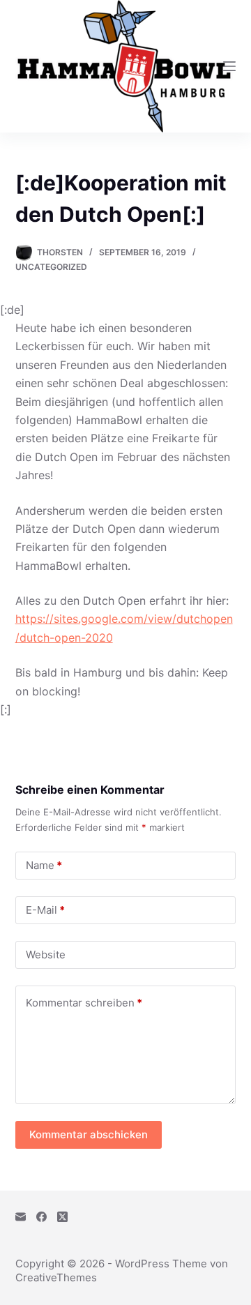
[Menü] (229, 66)
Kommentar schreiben (84, 1002)
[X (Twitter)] (62, 1217)
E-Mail (45, 909)
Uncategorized (51, 267)
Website (46, 954)
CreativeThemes (56, 1277)
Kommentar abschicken (88, 1134)
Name (44, 865)
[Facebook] (41, 1217)
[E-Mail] (20, 1217)
